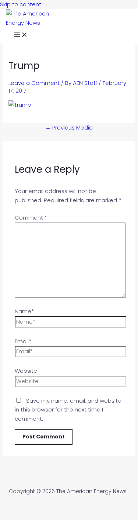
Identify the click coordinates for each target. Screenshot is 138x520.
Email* (23, 341)
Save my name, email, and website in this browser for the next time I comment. (68, 410)
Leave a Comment (34, 83)
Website (26, 371)
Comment (31, 217)
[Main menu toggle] (20, 35)
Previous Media (69, 127)
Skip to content (20, 4)
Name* (24, 311)
